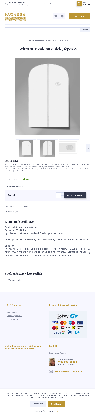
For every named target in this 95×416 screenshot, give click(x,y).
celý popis (24, 171)
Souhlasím (56, 404)
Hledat (85, 30)
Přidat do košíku (75, 195)
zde (58, 411)
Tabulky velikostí (13, 319)
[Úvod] (17, 15)
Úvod (29, 41)
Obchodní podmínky (14, 316)
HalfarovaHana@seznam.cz (68, 371)
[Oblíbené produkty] (56, 16)
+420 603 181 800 (17, 2)
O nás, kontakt (12, 312)
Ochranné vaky (39, 41)
